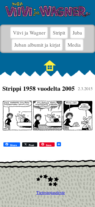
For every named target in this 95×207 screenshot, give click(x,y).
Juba (77, 32)
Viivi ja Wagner (29, 32)
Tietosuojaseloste (47, 192)
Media (74, 44)
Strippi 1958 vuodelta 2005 (38, 88)
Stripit (59, 32)
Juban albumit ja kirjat (37, 44)
